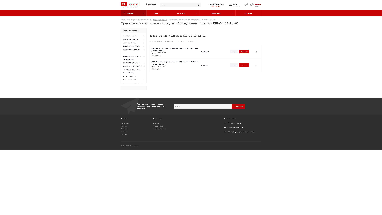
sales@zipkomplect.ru (235, 127)
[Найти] (198, 5)
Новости (124, 126)
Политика (124, 134)
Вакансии (124, 129)
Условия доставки (159, 129)
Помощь (156, 123)
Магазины (124, 131)
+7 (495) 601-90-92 (217, 4)
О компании (125, 123)
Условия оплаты (158, 126)
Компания (124, 119)
